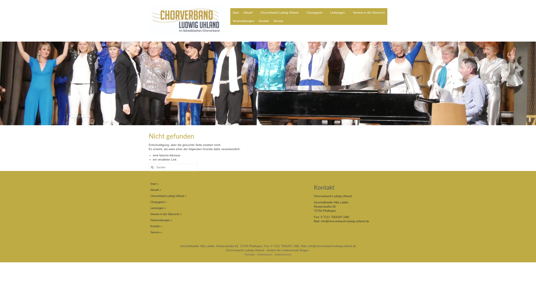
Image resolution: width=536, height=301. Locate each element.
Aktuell (248, 12)
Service (278, 21)
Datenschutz (283, 254)
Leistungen (337, 12)
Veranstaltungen (243, 21)
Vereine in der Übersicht (369, 12)
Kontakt (264, 21)
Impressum (264, 254)
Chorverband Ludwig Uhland (279, 12)
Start (236, 12)
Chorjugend (314, 12)
